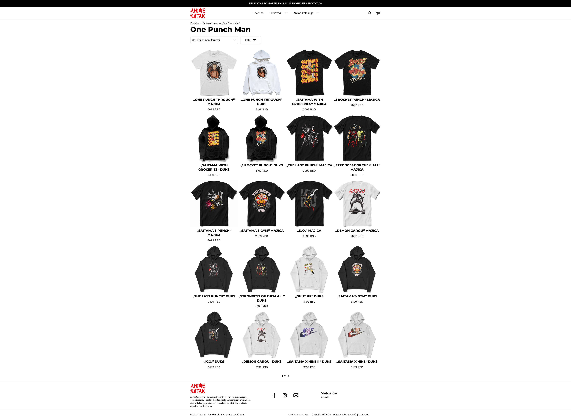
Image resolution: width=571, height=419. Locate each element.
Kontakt (325, 397)
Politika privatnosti (298, 414)
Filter (248, 40)
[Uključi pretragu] (369, 13)
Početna (258, 13)
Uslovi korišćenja (321, 414)
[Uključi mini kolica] (377, 13)
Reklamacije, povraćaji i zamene (351, 414)
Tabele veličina (328, 393)
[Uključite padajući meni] (286, 13)
